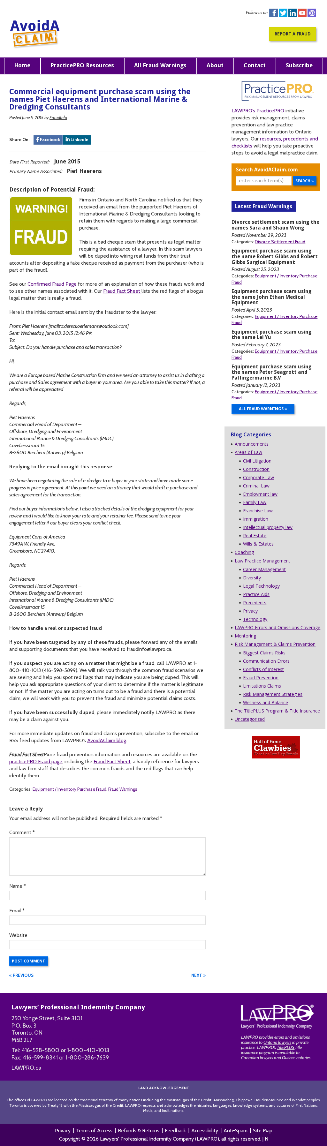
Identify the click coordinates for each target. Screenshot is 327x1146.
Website (18, 935)
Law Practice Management (262, 561)
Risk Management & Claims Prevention (275, 644)
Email (17, 911)
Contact (255, 65)
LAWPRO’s (243, 111)
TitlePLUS (285, 1047)
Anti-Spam (235, 1130)
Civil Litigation (257, 461)
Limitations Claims (262, 686)
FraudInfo (58, 117)
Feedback (175, 1130)
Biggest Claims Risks (264, 653)
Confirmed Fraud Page (52, 284)
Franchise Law (258, 511)
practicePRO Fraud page (35, 761)
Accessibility (204, 1130)
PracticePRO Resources (82, 65)
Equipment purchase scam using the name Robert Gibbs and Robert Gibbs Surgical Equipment (275, 256)
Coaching (244, 552)
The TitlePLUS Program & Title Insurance (277, 711)
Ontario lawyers (277, 1042)
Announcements (252, 444)
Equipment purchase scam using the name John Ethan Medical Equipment (272, 297)
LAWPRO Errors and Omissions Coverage (277, 627)
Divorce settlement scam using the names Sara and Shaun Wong (275, 225)
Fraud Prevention (260, 678)
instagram (312, 13)
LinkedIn (79, 139)
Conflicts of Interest (263, 669)
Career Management (264, 569)
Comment (22, 832)
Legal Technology (261, 586)
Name (17, 886)
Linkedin (292, 13)
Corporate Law (258, 477)
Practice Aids (256, 594)
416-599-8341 (40, 1057)
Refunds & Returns (138, 1130)
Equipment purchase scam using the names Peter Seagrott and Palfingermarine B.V (272, 372)
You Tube (302, 13)
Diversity (252, 578)
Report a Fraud (293, 33)
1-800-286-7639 (87, 1057)
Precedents (254, 602)
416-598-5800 (40, 1050)
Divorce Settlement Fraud (280, 242)
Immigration (255, 519)
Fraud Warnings (122, 789)
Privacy (250, 611)
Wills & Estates (258, 544)
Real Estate (254, 535)
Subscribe (299, 65)
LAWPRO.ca (26, 1067)
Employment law (260, 494)
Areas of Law (248, 452)
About (215, 65)
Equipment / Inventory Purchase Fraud (69, 789)
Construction (256, 469)
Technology (255, 619)
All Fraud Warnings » (263, 408)
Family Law (254, 502)
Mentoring (245, 636)
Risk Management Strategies (272, 694)
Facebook (273, 13)
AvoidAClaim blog (106, 740)
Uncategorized (250, 719)
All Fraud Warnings (160, 65)
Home (22, 65)
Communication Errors (266, 661)
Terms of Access (94, 1130)
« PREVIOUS (21, 975)
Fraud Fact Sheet (122, 291)
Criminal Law (256, 486)
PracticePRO (270, 111)
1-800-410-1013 (88, 1050)
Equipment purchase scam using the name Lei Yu (272, 335)
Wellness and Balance (265, 702)
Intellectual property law (268, 527)
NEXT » (198, 975)
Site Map (262, 1130)
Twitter (283, 13)
